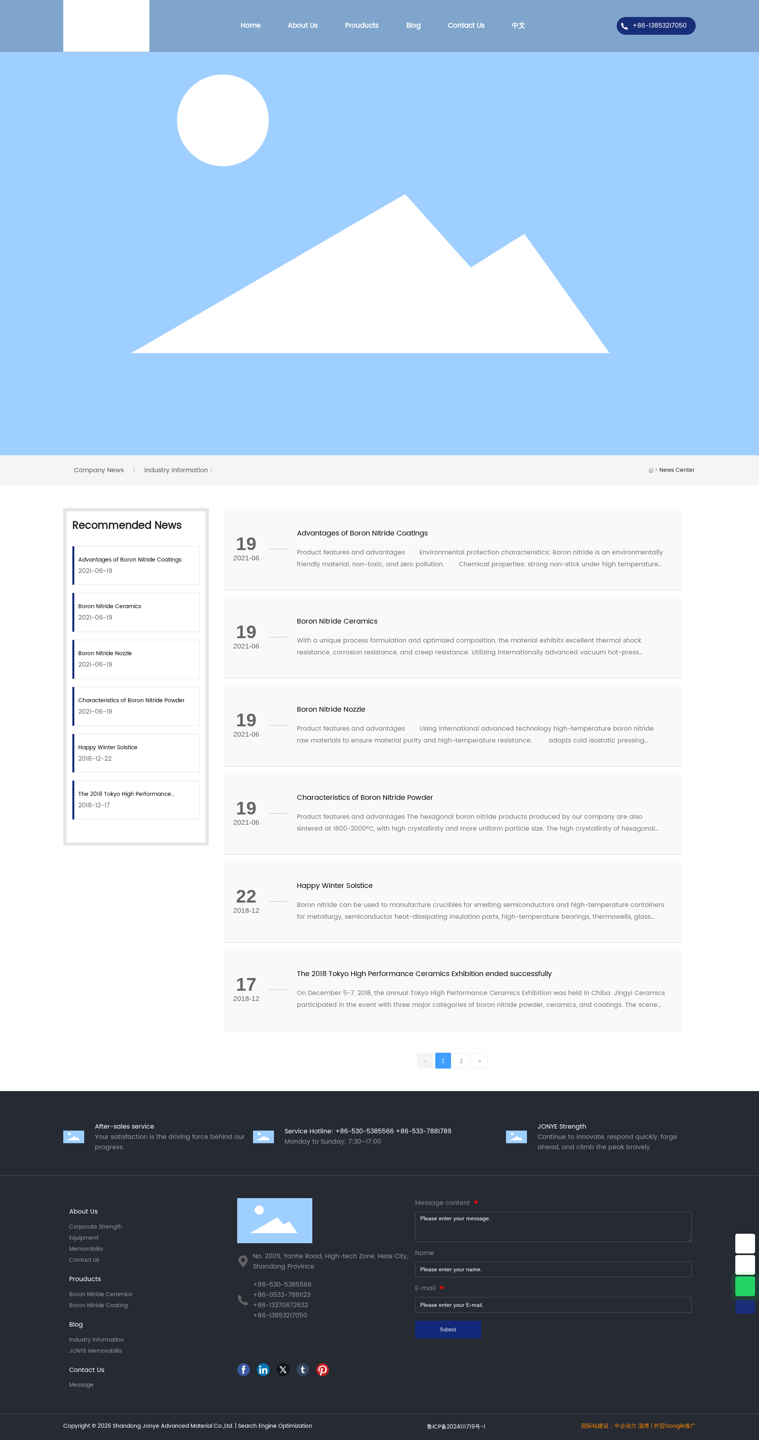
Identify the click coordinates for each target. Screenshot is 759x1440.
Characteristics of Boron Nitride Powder (131, 700)
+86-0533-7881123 (281, 1295)
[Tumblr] (304, 1371)
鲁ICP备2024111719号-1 (456, 1426)
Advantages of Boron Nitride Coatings (129, 559)
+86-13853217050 (659, 26)
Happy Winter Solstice (108, 747)
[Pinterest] (324, 1371)
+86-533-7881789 (423, 1131)
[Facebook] (245, 1371)
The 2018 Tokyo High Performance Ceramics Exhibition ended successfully (424, 974)
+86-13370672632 (280, 1305)
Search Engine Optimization (275, 1426)
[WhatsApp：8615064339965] (745, 1286)
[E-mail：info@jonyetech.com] (745, 1243)
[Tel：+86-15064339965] (745, 1265)
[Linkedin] (265, 1371)
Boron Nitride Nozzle (105, 653)
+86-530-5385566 (364, 1131)
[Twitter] (285, 1371)
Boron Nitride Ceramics (109, 606)
